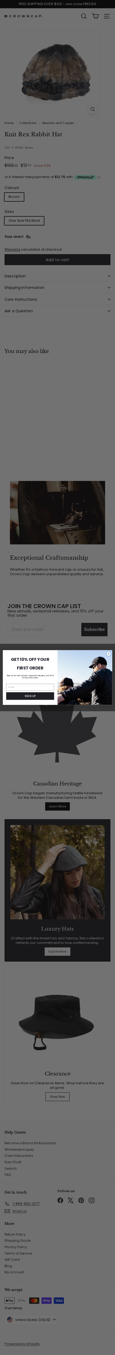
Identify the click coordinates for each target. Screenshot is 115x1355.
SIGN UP (30, 696)
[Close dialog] (108, 653)
